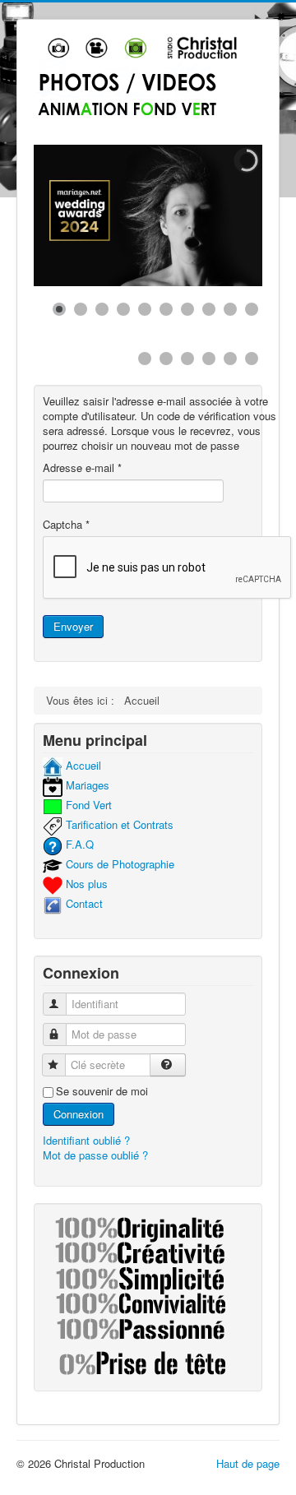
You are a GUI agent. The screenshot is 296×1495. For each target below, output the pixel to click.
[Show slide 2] (80, 309)
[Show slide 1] (59, 309)
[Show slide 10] (251, 309)
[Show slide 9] (230, 309)
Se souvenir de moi (102, 1091)
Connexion (78, 1114)
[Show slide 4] (123, 309)
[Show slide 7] (187, 309)
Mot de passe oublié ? (95, 1155)
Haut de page (248, 1463)
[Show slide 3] (102, 309)
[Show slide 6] (166, 309)
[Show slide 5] (144, 309)
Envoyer (73, 626)
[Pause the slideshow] (212, 215)
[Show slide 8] (208, 309)
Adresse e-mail (82, 468)
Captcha (66, 524)
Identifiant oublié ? (86, 1140)
